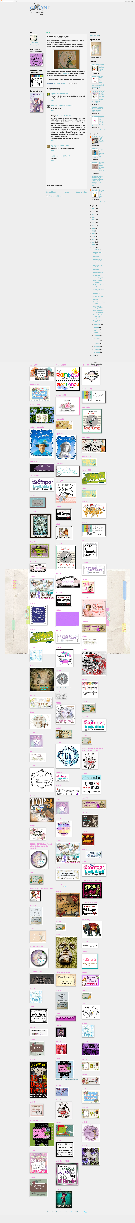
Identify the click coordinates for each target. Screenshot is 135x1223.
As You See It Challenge (98, 92)
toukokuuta (97, 341)
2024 (94, 214)
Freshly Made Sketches (98, 116)
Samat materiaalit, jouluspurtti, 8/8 (98, 311)
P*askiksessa (65, 73)
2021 (93, 222)
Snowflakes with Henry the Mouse (98, 307)
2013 (93, 245)
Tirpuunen (53, 94)
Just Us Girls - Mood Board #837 (100, 195)
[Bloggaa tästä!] (71, 83)
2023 (93, 217)
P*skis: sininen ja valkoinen (97, 281)
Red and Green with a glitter (99, 302)
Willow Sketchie (97, 275)
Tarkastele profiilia (35, 45)
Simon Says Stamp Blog (97, 107)
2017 (93, 234)
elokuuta (96, 333)
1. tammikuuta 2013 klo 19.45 (62, 156)
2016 (93, 236)
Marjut (53, 156)
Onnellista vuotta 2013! (97, 253)
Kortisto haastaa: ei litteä (98, 285)
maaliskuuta (97, 346)
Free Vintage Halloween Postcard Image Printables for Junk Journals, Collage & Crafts (97, 182)
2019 (93, 228)
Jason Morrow (71, 1212)
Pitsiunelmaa (96, 256)
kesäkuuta (96, 338)
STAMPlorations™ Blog (97, 76)
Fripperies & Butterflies (98, 162)
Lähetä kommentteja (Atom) (56, 196)
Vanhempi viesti (81, 192)
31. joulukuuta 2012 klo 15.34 (64, 116)
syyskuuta (96, 330)
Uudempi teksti (51, 192)
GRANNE (40, 7)
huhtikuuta (97, 344)
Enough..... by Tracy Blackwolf (101, 140)
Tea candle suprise (98, 296)
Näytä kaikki (102, 129)
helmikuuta (97, 349)
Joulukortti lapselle (98, 278)
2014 (93, 242)
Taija (52, 146)
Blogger (86, 1212)
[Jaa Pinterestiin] (76, 83)
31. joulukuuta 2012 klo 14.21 (65, 105)
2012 (93, 247)
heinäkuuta (97, 335)
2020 (94, 225)
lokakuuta (96, 327)
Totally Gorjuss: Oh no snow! (98, 290)
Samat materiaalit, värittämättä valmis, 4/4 (98, 316)
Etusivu (66, 192)
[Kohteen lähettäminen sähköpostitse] (70, 83)
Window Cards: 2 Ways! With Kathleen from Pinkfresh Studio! (97, 110)
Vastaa (52, 100)
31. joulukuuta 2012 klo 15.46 (61, 146)
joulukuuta (97, 250)
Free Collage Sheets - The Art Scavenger (97, 177)
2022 (94, 220)
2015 (93, 239)
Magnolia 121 (96, 293)
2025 (94, 211)
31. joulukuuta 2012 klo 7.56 (64, 94)
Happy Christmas (97, 321)
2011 (93, 355)
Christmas (95, 299)
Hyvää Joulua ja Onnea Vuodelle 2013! (97, 261)
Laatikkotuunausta (98, 272)
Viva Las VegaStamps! (97, 137)
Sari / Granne (35, 42)
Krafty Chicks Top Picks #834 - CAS (101, 68)
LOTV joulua (96, 269)
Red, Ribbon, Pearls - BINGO (98, 266)
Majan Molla (54, 105)
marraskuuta (97, 324)
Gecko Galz (95, 148)
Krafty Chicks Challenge (98, 64)
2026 (94, 209)
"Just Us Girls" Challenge (98, 190)
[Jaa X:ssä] (73, 83)
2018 (93, 231)
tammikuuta (97, 352)
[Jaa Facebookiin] (74, 83)
